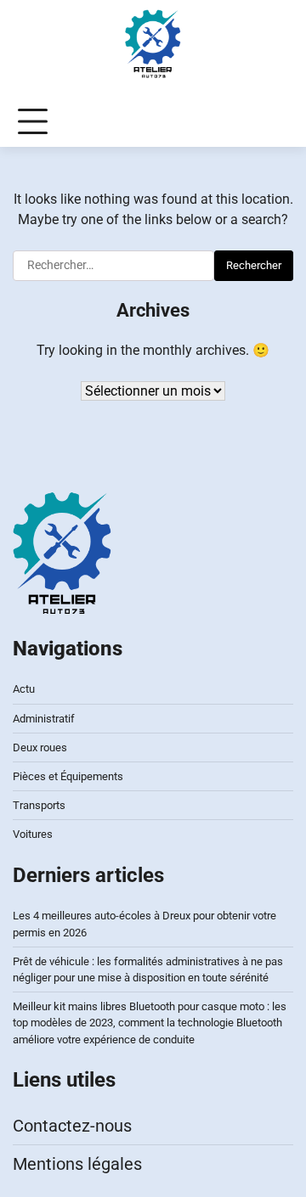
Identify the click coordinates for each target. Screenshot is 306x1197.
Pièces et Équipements (68, 776)
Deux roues (40, 747)
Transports (39, 805)
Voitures (33, 834)
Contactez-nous (72, 1126)
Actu (24, 689)
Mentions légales (77, 1164)
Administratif (44, 718)
